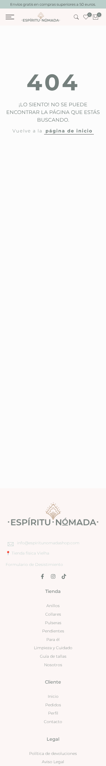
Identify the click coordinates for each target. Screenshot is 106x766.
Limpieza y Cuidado (53, 647)
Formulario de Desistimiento (34, 564)
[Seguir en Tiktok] (63, 576)
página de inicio (69, 131)
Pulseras (53, 622)
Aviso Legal (53, 761)
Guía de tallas (53, 656)
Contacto (53, 721)
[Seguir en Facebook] (42, 576)
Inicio (53, 696)
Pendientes (53, 631)
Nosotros (53, 664)
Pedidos (53, 704)
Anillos (53, 605)
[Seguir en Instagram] (53, 576)
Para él (53, 639)
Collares (53, 614)
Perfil (53, 713)
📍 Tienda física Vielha (27, 553)
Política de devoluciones (53, 753)
